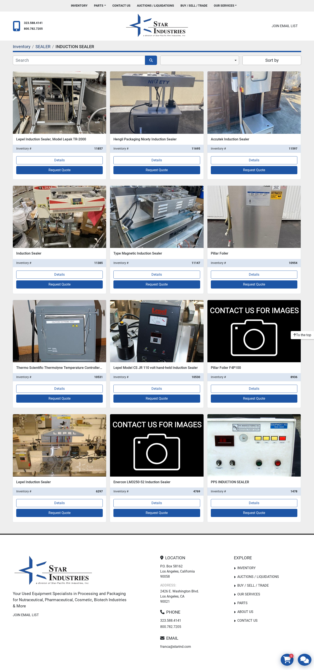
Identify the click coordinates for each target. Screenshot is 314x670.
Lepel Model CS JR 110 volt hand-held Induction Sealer (155, 368)
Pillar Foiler (219, 253)
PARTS (98, 5)
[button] (100, 5)
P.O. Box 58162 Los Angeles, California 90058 (177, 571)
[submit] (151, 60)
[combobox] (199, 60)
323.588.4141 (33, 23)
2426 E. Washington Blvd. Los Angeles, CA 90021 (179, 596)
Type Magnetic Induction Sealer (137, 253)
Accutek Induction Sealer (230, 139)
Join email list (285, 26)
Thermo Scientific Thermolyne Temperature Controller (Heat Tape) (67, 368)
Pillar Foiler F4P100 (226, 368)
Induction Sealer (28, 253)
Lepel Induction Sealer (33, 482)
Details (59, 160)
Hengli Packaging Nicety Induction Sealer (145, 139)
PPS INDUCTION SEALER (230, 482)
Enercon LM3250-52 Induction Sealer (141, 482)
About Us (245, 612)
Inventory (79, 5)
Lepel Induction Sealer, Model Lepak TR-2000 (51, 139)
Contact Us (121, 5)
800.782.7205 (33, 29)
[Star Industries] (53, 571)
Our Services (224, 5)
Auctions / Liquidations (155, 5)
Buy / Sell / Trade (193, 5)
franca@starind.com (175, 647)
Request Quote (59, 170)
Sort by (272, 60)
